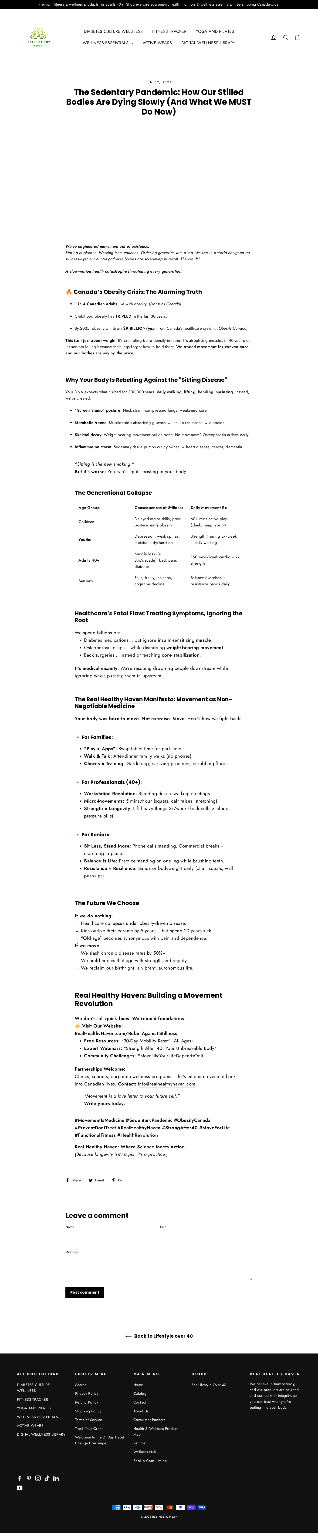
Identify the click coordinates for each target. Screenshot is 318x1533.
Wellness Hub (144, 1452)
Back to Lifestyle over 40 (163, 1336)
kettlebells (200, 808)
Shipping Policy (88, 1411)
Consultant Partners (149, 1419)
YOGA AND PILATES (215, 31)
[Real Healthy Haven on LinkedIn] (56, 1478)
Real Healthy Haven (115, 699)
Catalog (139, 1393)
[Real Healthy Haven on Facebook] (20, 1478)
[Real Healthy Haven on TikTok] (47, 1478)
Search (81, 1384)
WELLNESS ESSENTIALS (106, 43)
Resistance (95, 868)
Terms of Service (88, 1419)
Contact (139, 1402)
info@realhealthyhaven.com (167, 1084)
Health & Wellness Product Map (155, 1431)
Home (138, 1384)
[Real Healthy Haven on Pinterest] (29, 1478)
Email (164, 1226)
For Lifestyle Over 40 (209, 1384)
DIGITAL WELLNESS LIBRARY (208, 43)
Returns (139, 1443)
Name (69, 1226)
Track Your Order (89, 1428)
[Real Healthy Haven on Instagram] (38, 1478)
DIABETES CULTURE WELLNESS (113, 31)
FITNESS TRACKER (169, 31)
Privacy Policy (86, 1393)
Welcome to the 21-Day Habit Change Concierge (99, 1440)
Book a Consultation (150, 1460)
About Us (140, 1411)
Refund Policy (86, 1402)
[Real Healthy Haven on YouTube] (20, 1488)
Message (71, 1252)
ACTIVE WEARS (157, 43)
